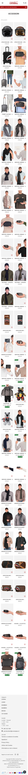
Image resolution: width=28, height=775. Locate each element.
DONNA (4, 699)
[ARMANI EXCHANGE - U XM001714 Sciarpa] (20, 516)
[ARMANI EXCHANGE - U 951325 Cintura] (7, 613)
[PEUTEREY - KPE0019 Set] (7, 272)
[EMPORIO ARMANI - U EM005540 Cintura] (20, 223)
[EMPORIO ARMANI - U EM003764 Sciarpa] (7, 199)
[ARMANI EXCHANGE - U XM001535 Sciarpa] (7, 492)
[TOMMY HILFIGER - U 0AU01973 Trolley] (7, 103)
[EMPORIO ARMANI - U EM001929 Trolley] (7, 79)
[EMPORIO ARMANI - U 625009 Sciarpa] (7, 175)
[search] (24, 3)
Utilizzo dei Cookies (7, 745)
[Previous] (0, 7)
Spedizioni (4, 739)
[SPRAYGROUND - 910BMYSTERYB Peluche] (20, 393)
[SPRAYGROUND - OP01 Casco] (7, 31)
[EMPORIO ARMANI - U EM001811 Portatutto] (20, 199)
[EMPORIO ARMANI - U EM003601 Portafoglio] (20, 368)
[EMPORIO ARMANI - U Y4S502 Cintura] (20, 344)
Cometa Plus (18, 759)
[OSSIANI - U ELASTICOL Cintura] (7, 637)
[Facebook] (15, 754)
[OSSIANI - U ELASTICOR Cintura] (20, 613)
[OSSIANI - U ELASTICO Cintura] (20, 637)
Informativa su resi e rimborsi (9, 748)
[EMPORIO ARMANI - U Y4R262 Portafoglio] (20, 247)
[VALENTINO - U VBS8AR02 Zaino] (20, 661)
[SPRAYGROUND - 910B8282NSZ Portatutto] (7, 565)
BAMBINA (4, 708)
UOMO (3, 702)
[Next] (26, 7)
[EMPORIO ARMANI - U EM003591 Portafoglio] (20, 443)
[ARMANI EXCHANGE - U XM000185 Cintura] (7, 344)
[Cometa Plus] (13, 3)
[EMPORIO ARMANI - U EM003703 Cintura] (7, 247)
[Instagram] (18, 754)
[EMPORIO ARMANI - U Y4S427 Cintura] (20, 296)
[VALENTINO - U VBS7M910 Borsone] (7, 393)
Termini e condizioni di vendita (10, 736)
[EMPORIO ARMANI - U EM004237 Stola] (20, 418)
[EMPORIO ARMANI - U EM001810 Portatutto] (7, 223)
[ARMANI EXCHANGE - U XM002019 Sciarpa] (7, 516)
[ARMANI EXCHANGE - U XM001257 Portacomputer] (7, 661)
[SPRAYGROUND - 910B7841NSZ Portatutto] (7, 589)
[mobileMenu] (2, 2)
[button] (24, 772)
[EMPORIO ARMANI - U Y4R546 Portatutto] (20, 55)
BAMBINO (4, 705)
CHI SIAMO (5, 713)
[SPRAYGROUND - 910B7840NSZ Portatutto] (20, 589)
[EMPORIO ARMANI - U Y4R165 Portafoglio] (7, 368)
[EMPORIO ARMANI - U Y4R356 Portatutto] (20, 103)
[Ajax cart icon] (25, 3)
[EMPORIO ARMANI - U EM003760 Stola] (7, 127)
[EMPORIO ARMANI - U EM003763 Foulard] (20, 127)
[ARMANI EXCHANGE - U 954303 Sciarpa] (20, 541)
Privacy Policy (5, 742)
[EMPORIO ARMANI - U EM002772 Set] (20, 79)
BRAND (4, 711)
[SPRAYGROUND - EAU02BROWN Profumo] (7, 320)
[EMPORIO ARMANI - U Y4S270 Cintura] (20, 151)
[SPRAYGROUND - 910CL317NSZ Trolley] (7, 55)
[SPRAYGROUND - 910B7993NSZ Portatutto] (20, 565)
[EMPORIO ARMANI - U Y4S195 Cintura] (7, 468)
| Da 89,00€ (14, 7)
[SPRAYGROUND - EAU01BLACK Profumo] (20, 320)
